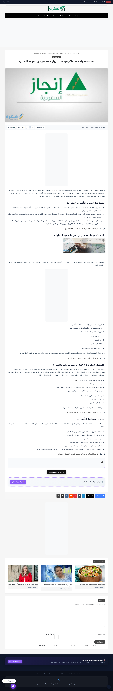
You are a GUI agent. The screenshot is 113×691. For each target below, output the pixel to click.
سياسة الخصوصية (56, 684)
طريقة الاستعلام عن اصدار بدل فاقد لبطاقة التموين (81, 228)
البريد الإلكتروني (101, 634)
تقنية (53, 15)
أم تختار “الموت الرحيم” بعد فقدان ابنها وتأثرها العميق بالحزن (23, 584)
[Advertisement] (56, 33)
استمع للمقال (40, 127)
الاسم (103, 626)
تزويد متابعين (72, 684)
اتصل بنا (65, 684)
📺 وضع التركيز (11, 127)
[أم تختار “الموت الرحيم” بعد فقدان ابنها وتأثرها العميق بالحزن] (23, 573)
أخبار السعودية (68, 53)
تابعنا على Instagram (56, 472)
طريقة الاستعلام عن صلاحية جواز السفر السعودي (82, 358)
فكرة (55, 190)
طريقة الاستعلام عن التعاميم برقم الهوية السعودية (82, 412)
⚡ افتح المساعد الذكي (14, 661)
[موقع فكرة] (56, 8)
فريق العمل (46, 684)
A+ (32, 127)
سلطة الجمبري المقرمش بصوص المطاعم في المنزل (92, 584)
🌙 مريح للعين (21, 127)
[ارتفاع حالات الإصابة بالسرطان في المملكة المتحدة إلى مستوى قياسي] (56, 573)
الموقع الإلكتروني (50, 634)
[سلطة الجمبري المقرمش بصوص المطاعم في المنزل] (90, 573)
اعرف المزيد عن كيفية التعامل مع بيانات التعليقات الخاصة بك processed (57, 645)
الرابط (76, 380)
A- (27, 127)
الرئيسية (77, 15)
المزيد (37, 15)
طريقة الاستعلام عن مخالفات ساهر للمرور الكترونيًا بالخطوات (78, 454)
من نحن (39, 684)
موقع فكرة (70, 673)
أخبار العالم (69, 15)
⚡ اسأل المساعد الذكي (18, 482)
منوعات (45, 15)
